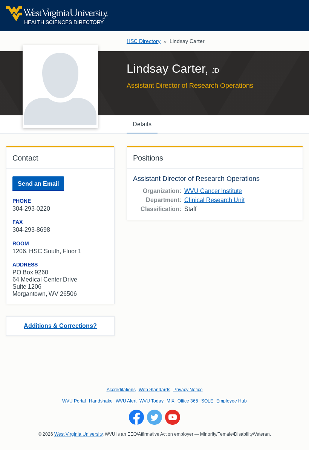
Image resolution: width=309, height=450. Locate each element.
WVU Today (151, 401)
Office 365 (187, 401)
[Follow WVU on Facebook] (136, 417)
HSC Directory (144, 41)
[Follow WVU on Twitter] (154, 417)
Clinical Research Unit (214, 200)
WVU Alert (126, 401)
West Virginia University (78, 434)
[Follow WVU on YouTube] (172, 417)
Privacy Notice (188, 389)
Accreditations (121, 389)
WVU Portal (74, 401)
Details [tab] (142, 124)
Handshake (101, 401)
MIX (170, 401)
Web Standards (154, 389)
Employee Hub (231, 401)
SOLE (207, 401)
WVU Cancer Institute (213, 191)
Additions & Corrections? (60, 326)
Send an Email (38, 184)
